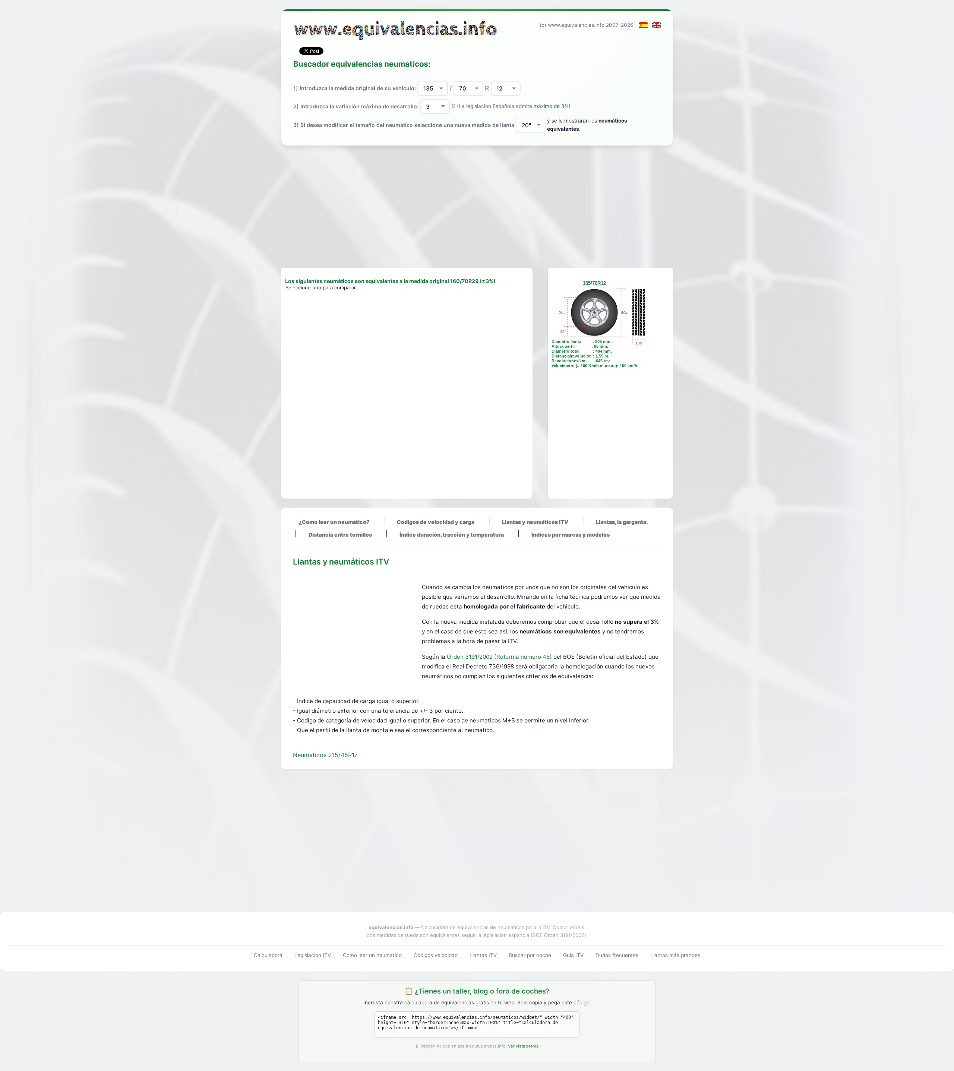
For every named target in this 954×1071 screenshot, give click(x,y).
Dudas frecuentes (617, 955)
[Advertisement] (477, 207)
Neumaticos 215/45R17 (325, 755)
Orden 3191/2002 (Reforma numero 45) (500, 656)
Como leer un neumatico (372, 955)
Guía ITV (573, 955)
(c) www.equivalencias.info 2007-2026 (586, 25)
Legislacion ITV (312, 955)
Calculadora (268, 955)
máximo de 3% (551, 106)
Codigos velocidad (436, 955)
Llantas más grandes (675, 955)
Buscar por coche (530, 955)
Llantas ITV (483, 955)
